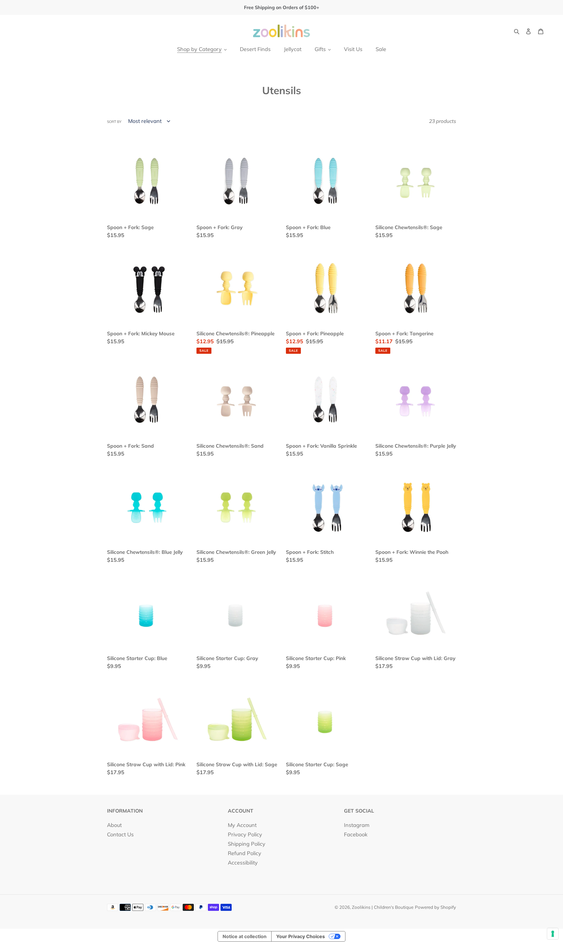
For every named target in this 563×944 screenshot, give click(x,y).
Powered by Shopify (435, 907)
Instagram (356, 825)
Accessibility (243, 862)
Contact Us (120, 834)
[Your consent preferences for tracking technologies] (552, 933)
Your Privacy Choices (300, 936)
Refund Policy (244, 853)
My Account (242, 825)
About (114, 825)
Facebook (355, 834)
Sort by (114, 121)
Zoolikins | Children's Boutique (382, 907)
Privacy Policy (245, 834)
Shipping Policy (246, 843)
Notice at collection (245, 936)
